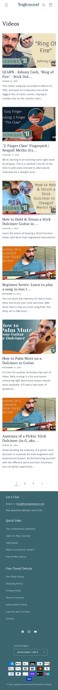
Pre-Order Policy (15, 576)
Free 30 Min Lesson (16, 556)
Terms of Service (15, 597)
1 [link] (16, 483)
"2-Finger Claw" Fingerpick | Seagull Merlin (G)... (25, 148)
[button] (6, 4)
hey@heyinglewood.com (30, 503)
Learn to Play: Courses (18, 536)
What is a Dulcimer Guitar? (20, 549)
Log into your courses (18, 611)
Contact (10, 618)
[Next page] (41, 483)
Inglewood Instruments (23, 684)
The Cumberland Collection (21, 529)
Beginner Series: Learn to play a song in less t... (27, 286)
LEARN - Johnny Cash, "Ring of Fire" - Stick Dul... (28, 74)
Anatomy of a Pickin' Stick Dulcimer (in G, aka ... (24, 438)
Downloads (12, 543)
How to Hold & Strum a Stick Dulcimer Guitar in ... (26, 221)
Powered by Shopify (42, 684)
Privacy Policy (13, 590)
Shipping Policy (14, 583)
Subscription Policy (16, 604)
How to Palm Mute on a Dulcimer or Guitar (21, 360)
